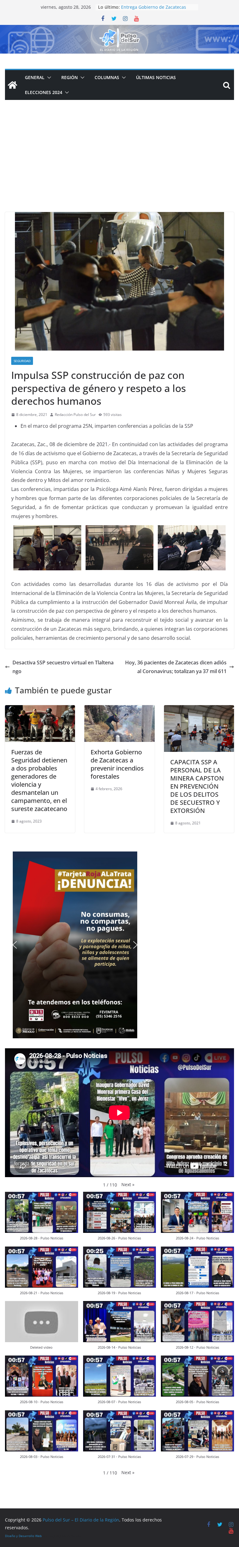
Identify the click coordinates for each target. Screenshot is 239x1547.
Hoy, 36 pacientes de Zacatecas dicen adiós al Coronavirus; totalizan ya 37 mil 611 (176, 667)
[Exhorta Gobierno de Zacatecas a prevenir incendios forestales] (119, 709)
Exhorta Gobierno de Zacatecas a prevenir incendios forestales (117, 764)
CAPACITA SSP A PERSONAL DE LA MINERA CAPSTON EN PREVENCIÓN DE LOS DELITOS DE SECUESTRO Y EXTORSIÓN (197, 786)
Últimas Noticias (156, 77)
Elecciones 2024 (43, 92)
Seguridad (22, 361)
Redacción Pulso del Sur (75, 414)
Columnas (107, 77)
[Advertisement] (119, 165)
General (35, 77)
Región (69, 77)
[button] (48, 77)
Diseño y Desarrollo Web (23, 1536)
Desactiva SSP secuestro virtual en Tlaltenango (63, 667)
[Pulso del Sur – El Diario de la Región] (119, 29)
